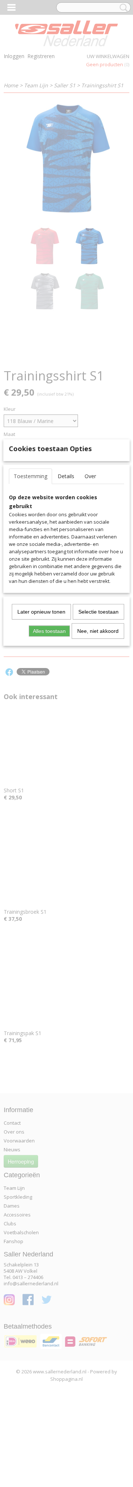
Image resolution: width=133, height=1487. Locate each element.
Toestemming (30, 476)
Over (90, 476)
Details (66, 476)
